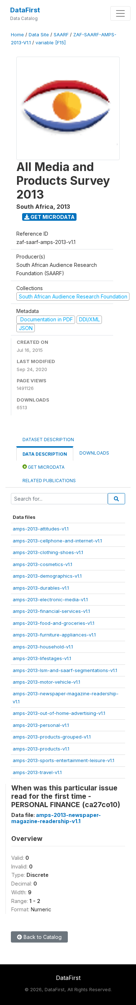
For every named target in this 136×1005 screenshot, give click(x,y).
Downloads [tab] (94, 453)
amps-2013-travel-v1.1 (37, 772)
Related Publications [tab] (49, 480)
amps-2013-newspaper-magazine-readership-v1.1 (56, 818)
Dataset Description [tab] (48, 439)
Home (17, 34)
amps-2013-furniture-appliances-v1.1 (54, 635)
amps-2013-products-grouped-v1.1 (52, 737)
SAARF (61, 34)
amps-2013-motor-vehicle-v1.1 (46, 682)
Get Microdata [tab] (46, 467)
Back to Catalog (42, 937)
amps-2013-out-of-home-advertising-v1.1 (59, 713)
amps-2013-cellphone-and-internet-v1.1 (57, 541)
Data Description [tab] (44, 454)
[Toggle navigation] (120, 13)
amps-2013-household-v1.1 (43, 647)
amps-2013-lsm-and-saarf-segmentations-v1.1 (65, 670)
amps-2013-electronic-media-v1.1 (50, 599)
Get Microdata (52, 217)
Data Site (39, 34)
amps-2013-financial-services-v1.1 (51, 611)
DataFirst (25, 10)
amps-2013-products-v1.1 (41, 749)
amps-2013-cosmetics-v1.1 (42, 564)
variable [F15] (51, 42)
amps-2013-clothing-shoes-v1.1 (48, 552)
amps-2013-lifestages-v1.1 (42, 658)
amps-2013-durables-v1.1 (41, 588)
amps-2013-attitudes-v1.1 (41, 529)
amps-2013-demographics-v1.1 (47, 576)
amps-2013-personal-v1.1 (41, 725)
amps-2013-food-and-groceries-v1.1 (53, 623)
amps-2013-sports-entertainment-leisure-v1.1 (63, 760)
